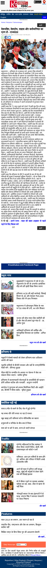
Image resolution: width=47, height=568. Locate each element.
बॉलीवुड (3, 14)
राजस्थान (26, 14)
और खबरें (43, 506)
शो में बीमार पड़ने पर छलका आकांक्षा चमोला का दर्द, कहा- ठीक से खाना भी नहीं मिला (30, 484)
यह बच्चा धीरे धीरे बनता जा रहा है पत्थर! (16, 413)
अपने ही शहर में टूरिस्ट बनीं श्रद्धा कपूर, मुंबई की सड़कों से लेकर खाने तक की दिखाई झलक (30, 471)
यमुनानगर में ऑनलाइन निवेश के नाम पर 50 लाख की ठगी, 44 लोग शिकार (31, 307)
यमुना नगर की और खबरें (38, 342)
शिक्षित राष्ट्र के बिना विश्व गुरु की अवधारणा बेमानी (20, 532)
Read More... (36, 555)
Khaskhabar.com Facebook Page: (23, 265)
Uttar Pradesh (20, 560)
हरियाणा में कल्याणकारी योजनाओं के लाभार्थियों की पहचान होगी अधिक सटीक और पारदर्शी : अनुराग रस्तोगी (22, 381)
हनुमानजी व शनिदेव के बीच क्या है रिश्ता (16, 423)
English (3, 17)
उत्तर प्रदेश (18, 14)
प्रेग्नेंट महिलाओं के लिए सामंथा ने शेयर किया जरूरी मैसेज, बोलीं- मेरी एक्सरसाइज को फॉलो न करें (30, 447)
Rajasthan (9, 560)
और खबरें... (42, 537)
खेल (13, 14)
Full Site (31, 566)
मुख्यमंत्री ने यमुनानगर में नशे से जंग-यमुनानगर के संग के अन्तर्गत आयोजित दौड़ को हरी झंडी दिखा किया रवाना (31, 284)
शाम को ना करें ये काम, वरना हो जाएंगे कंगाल (18, 428)
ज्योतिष (8, 14)
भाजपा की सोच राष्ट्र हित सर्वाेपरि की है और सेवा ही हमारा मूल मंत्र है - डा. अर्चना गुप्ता (31, 320)
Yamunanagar (17, 22)
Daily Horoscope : (10, 544)
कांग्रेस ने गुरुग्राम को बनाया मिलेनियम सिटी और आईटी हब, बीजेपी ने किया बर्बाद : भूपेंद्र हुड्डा (22, 388)
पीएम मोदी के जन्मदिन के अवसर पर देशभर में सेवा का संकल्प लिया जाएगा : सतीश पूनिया (21, 373)
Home (3, 22)
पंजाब (31, 14)
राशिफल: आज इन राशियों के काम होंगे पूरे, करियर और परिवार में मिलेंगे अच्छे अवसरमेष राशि (31, 459)
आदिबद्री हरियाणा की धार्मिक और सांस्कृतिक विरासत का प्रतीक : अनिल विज (31, 333)
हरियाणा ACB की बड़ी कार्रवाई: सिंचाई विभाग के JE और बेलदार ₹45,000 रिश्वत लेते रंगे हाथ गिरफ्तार (31, 296)
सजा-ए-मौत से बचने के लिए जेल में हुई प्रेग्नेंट (18, 408)
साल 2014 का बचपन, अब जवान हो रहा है (17, 520)
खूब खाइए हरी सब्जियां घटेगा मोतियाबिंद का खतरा (20, 418)
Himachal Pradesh (23, 562)
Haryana (9, 22)
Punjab (30, 560)
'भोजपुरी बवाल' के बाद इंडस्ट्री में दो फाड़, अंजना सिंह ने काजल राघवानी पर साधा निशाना (30, 496)
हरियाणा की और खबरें (38, 395)
